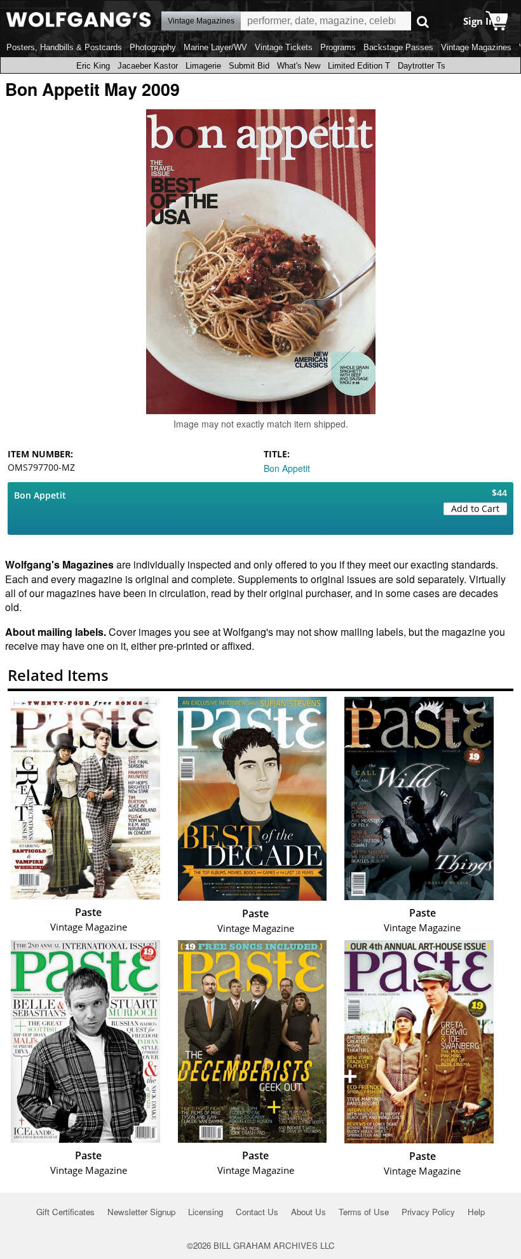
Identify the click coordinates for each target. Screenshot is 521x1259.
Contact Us (257, 1211)
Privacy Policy (428, 1211)
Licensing (205, 1211)
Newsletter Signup (141, 1211)
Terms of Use (364, 1211)
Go (423, 21)
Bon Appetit (287, 468)
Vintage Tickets (284, 47)
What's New (298, 66)
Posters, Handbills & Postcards (64, 47)
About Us (308, 1211)
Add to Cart (475, 508)
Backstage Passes (398, 47)
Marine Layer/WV (215, 47)
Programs (338, 47)
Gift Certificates (65, 1211)
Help (476, 1211)
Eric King (93, 66)
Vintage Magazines (476, 47)
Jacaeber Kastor (148, 66)
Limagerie (203, 66)
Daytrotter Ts (421, 66)
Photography (153, 47)
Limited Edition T (359, 66)
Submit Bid (249, 66)
